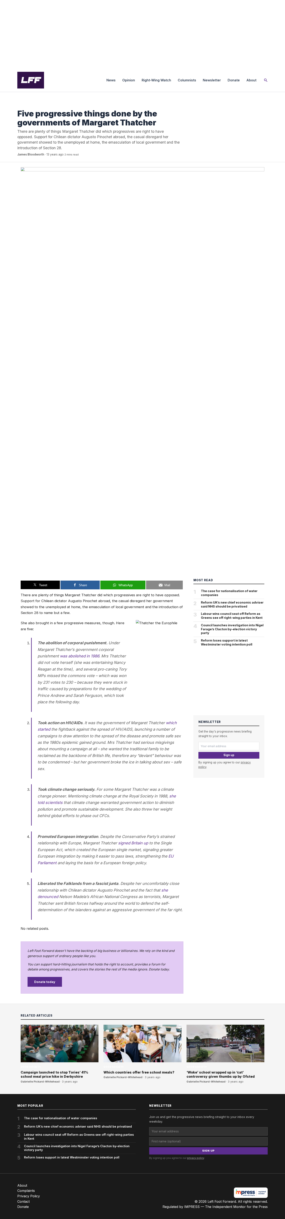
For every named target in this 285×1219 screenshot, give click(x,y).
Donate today (44, 982)
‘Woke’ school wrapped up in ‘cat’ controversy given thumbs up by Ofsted (221, 1074)
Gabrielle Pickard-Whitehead (40, 1081)
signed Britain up (133, 843)
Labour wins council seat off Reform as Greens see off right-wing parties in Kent (231, 615)
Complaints (26, 1191)
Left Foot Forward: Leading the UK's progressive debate (30, 80)
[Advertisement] (142, 34)
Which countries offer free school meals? (138, 1072)
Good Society (27, 105)
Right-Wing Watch (156, 80)
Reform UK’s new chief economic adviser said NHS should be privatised (232, 604)
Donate (234, 80)
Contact (23, 1201)
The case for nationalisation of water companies (229, 593)
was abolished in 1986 (79, 656)
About (251, 80)
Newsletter (212, 80)
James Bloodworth (30, 154)
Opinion (128, 80)
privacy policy (195, 1158)
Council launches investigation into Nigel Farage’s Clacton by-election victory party (232, 629)
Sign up (228, 755)
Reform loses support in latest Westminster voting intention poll (226, 642)
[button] (266, 80)
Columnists (187, 80)
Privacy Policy (28, 1196)
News (111, 80)
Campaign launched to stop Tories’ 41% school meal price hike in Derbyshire (54, 1074)
